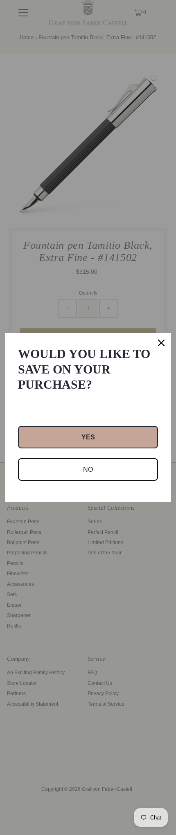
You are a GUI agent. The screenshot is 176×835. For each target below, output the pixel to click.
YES (88, 437)
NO (88, 469)
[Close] (161, 343)
